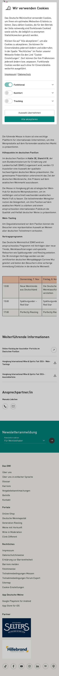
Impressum (10, 74)
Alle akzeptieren (29, 119)
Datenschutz (24, 74)
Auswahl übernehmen (29, 112)
